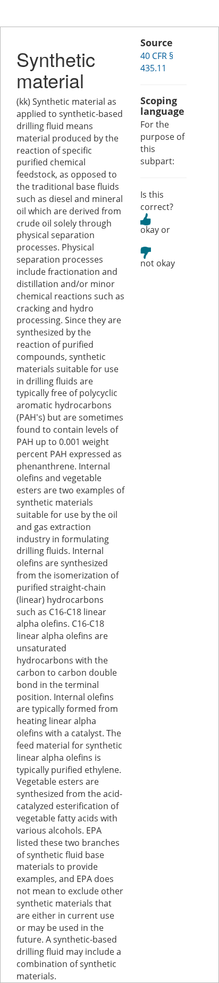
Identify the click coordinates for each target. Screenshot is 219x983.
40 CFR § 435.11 (156, 62)
